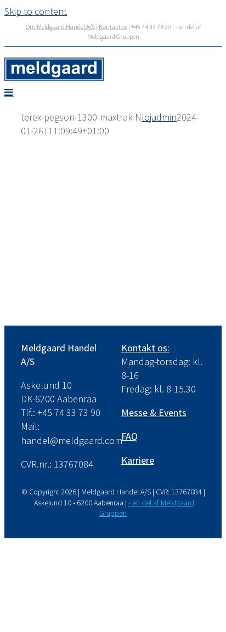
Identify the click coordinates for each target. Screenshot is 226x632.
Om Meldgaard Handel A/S (60, 26)
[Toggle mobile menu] (9, 92)
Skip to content (35, 11)
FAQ (129, 436)
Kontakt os (113, 26)
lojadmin (159, 117)
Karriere (137, 460)
